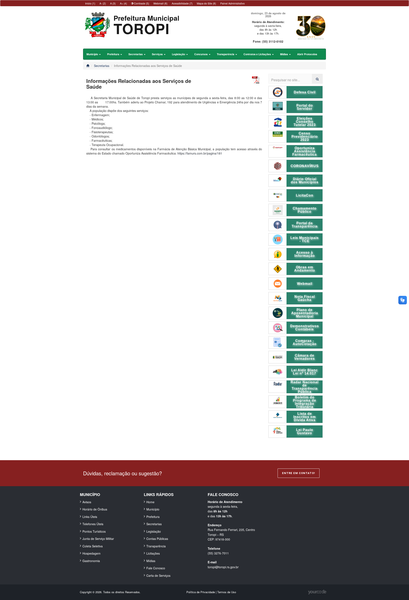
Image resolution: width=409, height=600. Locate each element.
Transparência (156, 546)
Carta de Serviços (158, 575)
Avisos (86, 502)
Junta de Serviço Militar (98, 538)
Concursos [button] (201, 54)
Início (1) (90, 3)
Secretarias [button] (135, 54)
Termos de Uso (226, 592)
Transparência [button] (226, 54)
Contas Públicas (157, 538)
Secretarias (101, 66)
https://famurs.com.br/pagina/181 (199, 153)
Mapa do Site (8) (206, 3)
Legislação (153, 531)
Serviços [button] (157, 54)
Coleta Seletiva (92, 546)
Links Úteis (89, 517)
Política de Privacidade (201, 592)
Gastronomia (91, 561)
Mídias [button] (284, 54)
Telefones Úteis (92, 524)
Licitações (153, 553)
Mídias (150, 561)
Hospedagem (91, 553)
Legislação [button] (179, 54)
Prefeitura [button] (113, 54)
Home (150, 502)
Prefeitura (153, 517)
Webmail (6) (160, 3)
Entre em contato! (298, 473)
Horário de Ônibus (94, 509)
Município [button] (92, 54)
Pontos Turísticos (94, 531)
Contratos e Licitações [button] (257, 54)
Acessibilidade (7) (182, 3)
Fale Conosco (155, 568)
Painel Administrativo (232, 3)
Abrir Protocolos (307, 54)
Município (152, 509)
